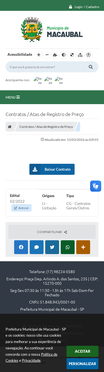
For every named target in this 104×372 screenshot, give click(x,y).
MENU (11, 97)
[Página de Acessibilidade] (88, 55)
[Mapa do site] (80, 55)
